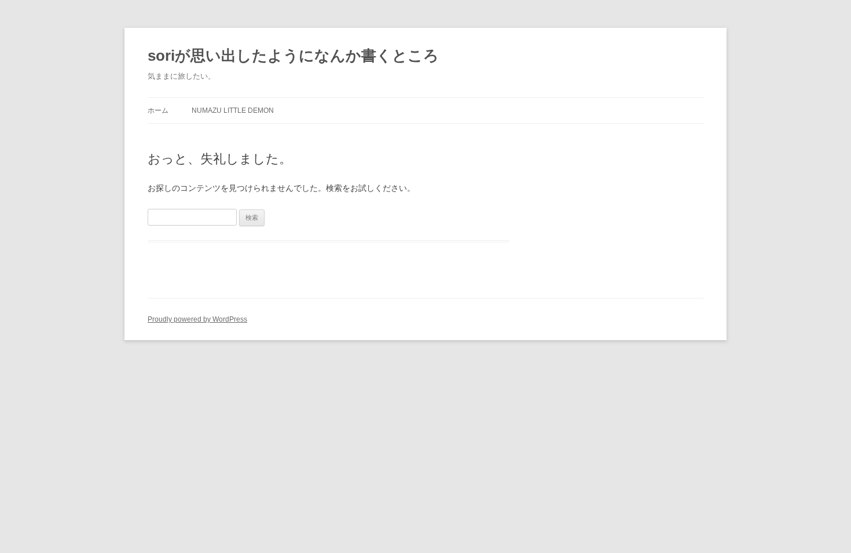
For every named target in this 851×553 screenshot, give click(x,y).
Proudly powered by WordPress (197, 319)
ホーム (158, 110)
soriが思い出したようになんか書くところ (293, 55)
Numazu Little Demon (233, 110)
